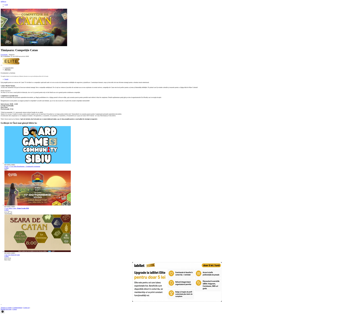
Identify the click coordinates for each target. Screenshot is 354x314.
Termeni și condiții (6, 307)
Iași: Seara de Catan (12, 255)
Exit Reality (4, 54)
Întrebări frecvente (6, 309)
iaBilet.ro (3, 1)
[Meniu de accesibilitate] (2, 311)
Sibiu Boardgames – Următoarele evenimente (22, 166)
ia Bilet (6, 168)
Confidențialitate (17, 307)
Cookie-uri (26, 307)
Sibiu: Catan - (16, 208)
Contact (14, 309)
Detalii (6, 79)
